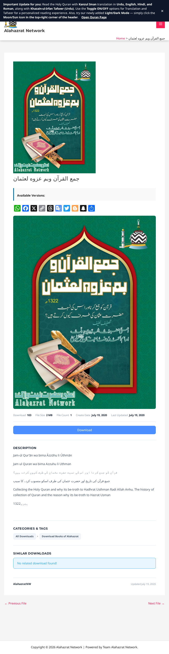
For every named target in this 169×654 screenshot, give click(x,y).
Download (84, 430)
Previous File (15, 603)
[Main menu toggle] (160, 24)
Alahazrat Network (24, 30)
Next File (156, 603)
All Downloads (25, 536)
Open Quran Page (94, 17)
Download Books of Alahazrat (60, 536)
